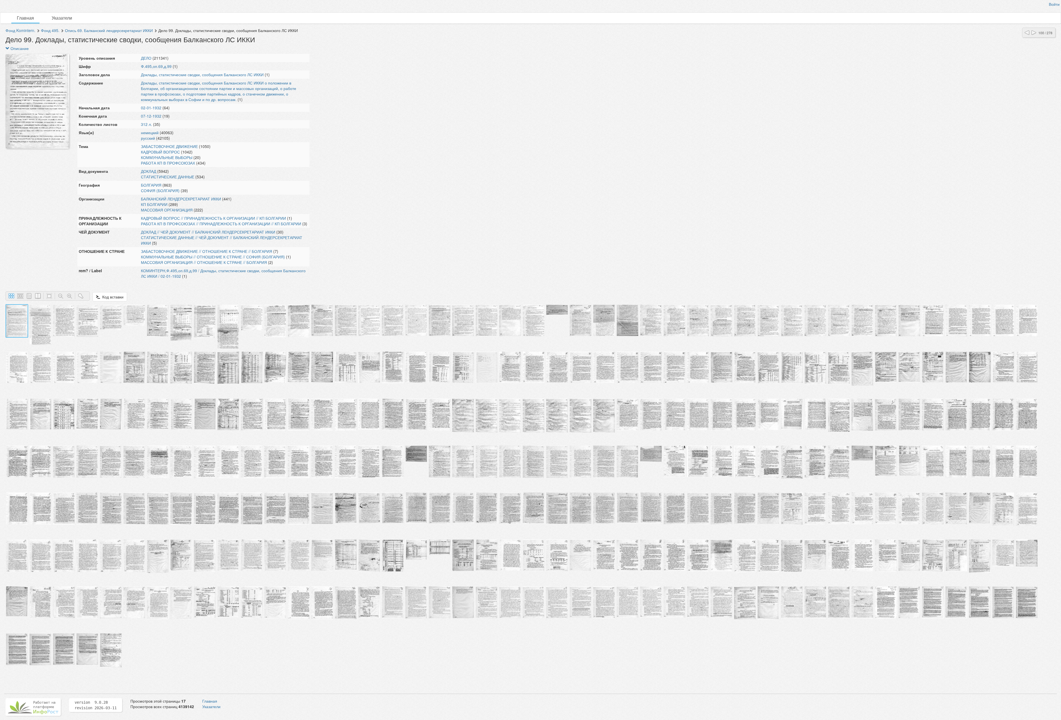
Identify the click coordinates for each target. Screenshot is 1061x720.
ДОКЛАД (148, 171)
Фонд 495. (50, 30)
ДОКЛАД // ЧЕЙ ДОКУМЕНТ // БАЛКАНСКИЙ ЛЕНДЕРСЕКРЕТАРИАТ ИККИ (208, 232)
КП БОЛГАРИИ (154, 204)
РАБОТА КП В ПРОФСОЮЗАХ (168, 163)
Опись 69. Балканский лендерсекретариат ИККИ (109, 30)
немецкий (150, 132)
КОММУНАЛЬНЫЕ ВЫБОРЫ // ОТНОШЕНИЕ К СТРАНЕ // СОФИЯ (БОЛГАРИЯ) (213, 257)
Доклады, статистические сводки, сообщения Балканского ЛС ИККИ (202, 74)
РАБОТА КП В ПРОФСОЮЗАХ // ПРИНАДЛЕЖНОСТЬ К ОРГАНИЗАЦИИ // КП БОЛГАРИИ (221, 223)
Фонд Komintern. (20, 30)
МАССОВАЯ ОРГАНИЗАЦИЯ (167, 210)
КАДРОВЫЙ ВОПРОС (160, 152)
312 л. (146, 124)
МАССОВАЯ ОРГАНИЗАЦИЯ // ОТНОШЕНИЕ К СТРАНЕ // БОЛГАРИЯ (204, 262)
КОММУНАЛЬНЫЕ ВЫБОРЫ (166, 157)
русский (148, 138)
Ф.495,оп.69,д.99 (156, 66)
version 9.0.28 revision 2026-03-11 (96, 705)
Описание (19, 48)
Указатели (62, 18)
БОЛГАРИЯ (151, 185)
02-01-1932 (151, 107)
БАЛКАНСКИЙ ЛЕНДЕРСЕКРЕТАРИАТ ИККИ (181, 199)
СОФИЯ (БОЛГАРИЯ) (160, 190)
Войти (1054, 4)
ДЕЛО (146, 58)
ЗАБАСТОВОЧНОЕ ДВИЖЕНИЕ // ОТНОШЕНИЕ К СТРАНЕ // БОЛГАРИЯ (206, 251)
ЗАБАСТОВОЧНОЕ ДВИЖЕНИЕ (169, 146)
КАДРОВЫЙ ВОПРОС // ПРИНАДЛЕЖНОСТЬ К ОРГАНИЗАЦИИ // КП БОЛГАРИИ (213, 218)
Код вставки (112, 297)
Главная (25, 18)
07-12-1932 (151, 116)
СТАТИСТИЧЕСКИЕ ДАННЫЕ (167, 176)
